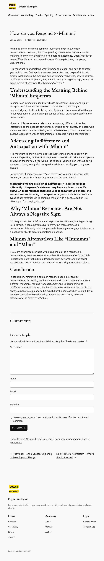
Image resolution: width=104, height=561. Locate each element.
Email (14, 391)
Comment (16, 347)
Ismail (30, 40)
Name (14, 378)
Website (14, 404)
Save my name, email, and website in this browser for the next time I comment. (50, 419)
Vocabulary (41, 40)
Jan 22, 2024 (16, 40)
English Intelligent (28, 6)
